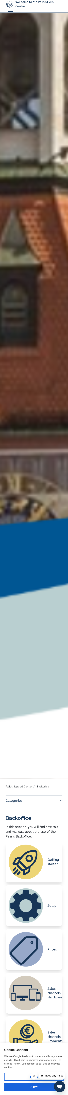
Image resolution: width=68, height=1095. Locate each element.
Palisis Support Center (19, 786)
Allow (34, 1086)
